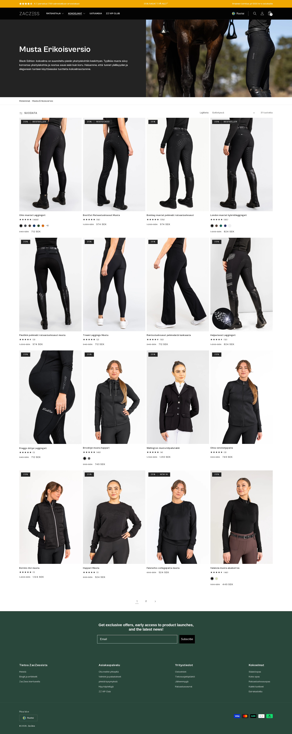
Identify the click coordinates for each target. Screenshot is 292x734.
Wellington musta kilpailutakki (163, 448)
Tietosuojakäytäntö (185, 676)
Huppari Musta (91, 568)
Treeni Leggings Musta (95, 335)
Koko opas (254, 676)
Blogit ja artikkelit (28, 676)
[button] (255, 13)
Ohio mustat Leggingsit (32, 215)
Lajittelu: (204, 112)
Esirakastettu (255, 691)
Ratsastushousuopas (259, 681)
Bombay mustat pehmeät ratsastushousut (170, 215)
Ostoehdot (180, 671)
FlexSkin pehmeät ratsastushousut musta (42, 335)
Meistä (22, 671)
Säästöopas (255, 671)
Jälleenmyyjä (181, 681)
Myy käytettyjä (106, 686)
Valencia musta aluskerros (225, 568)
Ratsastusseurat (183, 686)
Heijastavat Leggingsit (223, 335)
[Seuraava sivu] (155, 601)
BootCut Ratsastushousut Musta (101, 215)
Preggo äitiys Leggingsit (33, 448)
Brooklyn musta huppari (96, 448)
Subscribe (187, 639)
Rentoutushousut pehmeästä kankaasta (169, 335)
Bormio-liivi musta (29, 568)
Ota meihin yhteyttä (109, 671)
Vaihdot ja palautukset (110, 676)
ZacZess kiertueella (29, 681)
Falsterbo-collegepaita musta (163, 568)
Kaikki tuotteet (256, 686)
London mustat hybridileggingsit (228, 215)
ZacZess (31, 726)
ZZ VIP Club (105, 691)
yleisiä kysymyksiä (108, 681)
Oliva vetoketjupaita (221, 448)
